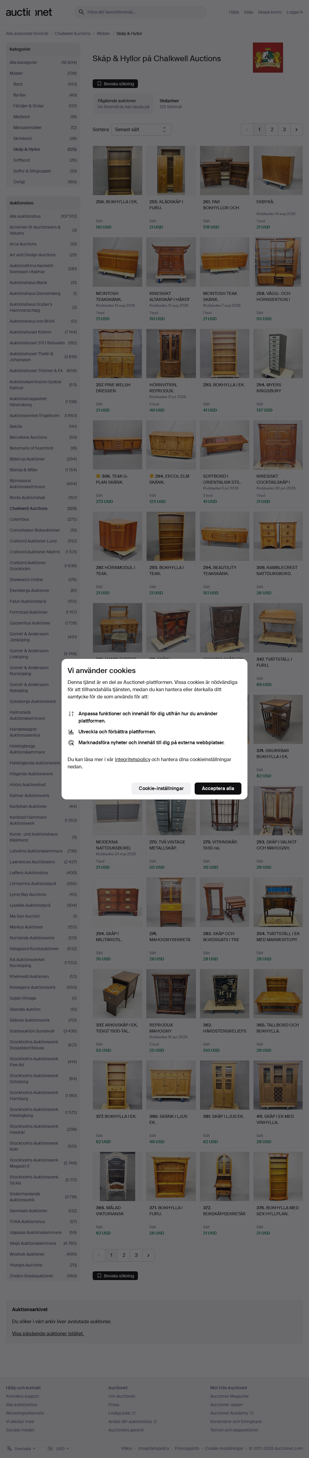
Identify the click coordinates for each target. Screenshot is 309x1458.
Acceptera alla (218, 788)
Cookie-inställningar (161, 788)
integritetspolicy (132, 759)
